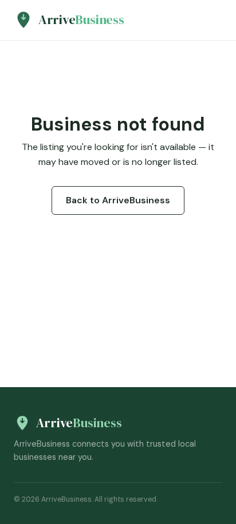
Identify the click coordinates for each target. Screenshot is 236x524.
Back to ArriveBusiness (118, 200)
